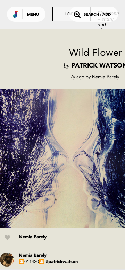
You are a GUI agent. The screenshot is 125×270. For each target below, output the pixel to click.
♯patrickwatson (62, 262)
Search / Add (97, 15)
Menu (33, 15)
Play (69, 158)
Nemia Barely (105, 76)
